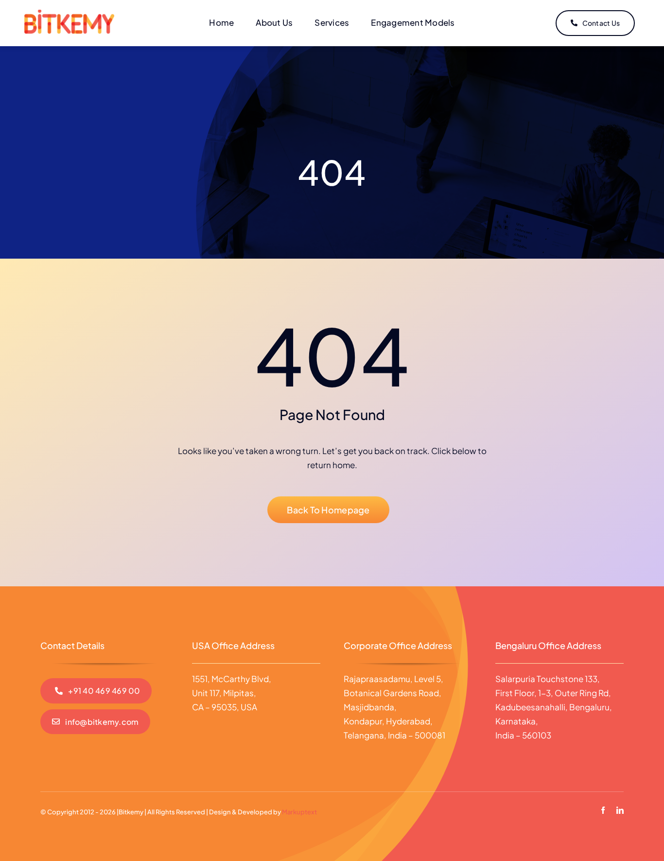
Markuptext (299, 812)
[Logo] (69, 13)
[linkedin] (620, 810)
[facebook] (603, 810)
